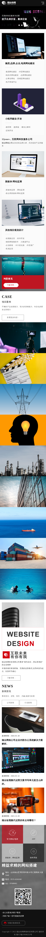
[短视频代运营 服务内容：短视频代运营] (23, 337)
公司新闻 (10, 703)
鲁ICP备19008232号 (24, 935)
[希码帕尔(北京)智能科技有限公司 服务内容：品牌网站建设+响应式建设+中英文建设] (23, 491)
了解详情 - (11, 285)
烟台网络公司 (7, 143)
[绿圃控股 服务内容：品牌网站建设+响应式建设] (23, 430)
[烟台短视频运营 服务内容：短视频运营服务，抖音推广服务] (23, 368)
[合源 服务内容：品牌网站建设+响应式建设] (23, 399)
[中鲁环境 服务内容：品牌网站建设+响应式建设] (23, 460)
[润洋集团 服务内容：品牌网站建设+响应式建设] (23, 522)
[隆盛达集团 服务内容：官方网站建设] (23, 553)
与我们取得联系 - (14, 923)
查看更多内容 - (13, 317)
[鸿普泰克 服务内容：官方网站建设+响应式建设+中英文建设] (23, 584)
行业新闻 (28, 703)
